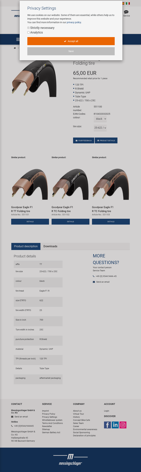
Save (71, 51)
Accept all (72, 41)
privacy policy (74, 22)
